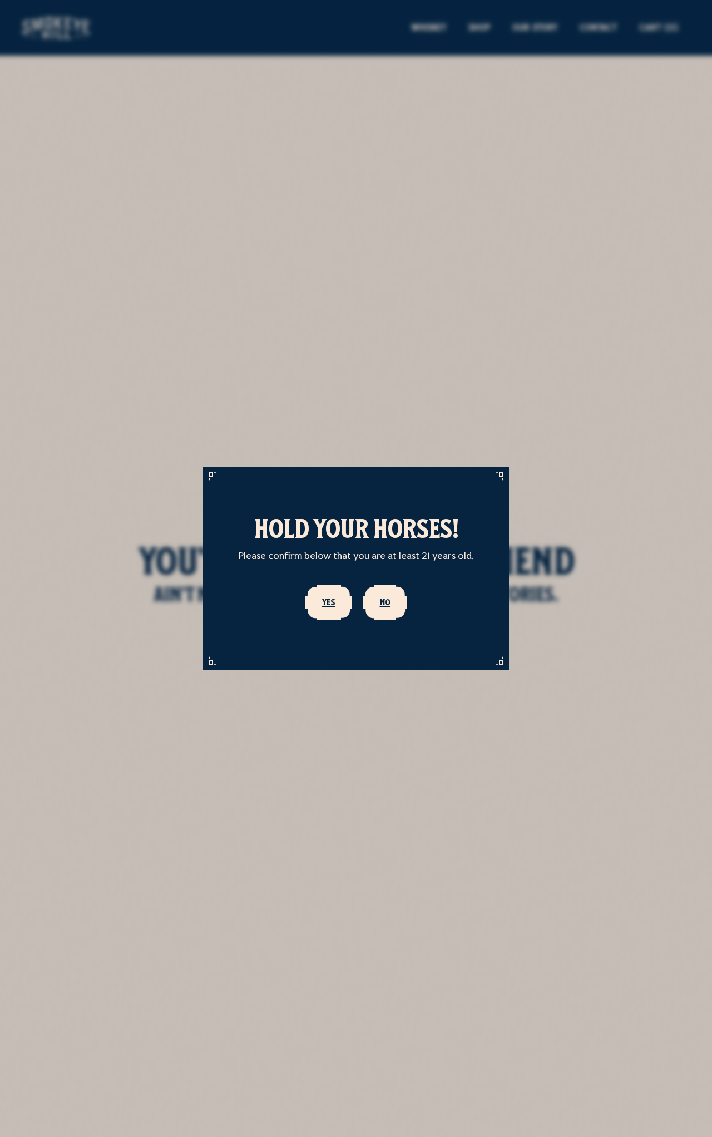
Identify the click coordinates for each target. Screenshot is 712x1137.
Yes (328, 602)
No (385, 602)
